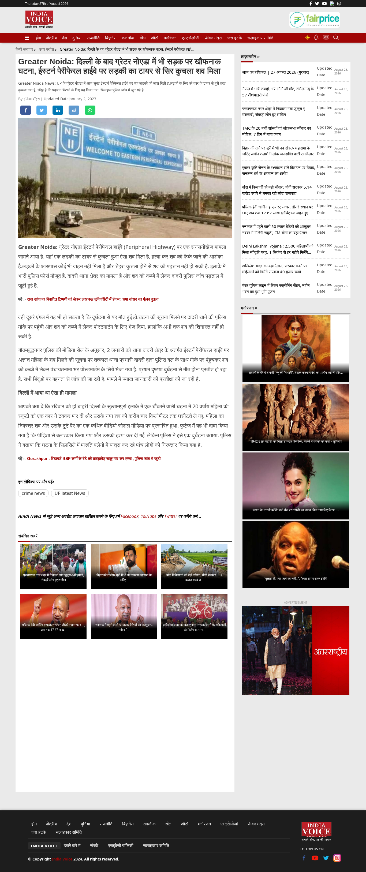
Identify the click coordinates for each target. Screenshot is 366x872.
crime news (33, 493)
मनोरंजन (169, 38)
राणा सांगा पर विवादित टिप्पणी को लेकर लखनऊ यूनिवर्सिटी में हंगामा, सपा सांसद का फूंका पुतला (92, 299)
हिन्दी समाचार (24, 49)
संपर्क (94, 845)
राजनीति (92, 38)
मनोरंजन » (249, 308)
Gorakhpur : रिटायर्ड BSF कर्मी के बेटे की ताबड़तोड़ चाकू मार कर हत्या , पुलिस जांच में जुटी (93, 458)
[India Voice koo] (332, 4)
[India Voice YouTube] (315, 860)
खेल (142, 38)
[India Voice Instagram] (339, 4)
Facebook (130, 516)
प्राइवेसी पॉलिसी (120, 845)
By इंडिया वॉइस (29, 98)
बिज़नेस (110, 38)
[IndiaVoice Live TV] (326, 38)
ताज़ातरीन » (250, 56)
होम (38, 38)
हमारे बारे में (72, 845)
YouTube (149, 516)
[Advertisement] (295, 743)
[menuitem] (38, 38)
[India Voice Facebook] (310, 4)
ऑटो (154, 38)
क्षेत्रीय (50, 38)
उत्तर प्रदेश (46, 49)
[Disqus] (125, 711)
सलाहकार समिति (258, 38)
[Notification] (316, 38)
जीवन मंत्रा (212, 38)
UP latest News (70, 493)
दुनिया (76, 38)
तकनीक (127, 38)
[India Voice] (39, 27)
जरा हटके (233, 38)
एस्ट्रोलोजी (189, 38)
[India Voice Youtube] (324, 4)
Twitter (170, 516)
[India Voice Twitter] (317, 4)
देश (64, 38)
